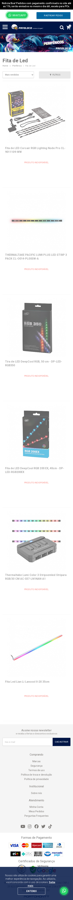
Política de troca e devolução (36, 774)
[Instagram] (29, 826)
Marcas (36, 761)
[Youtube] (23, 826)
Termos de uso (36, 770)
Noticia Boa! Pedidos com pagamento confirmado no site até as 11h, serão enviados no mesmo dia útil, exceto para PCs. (36, 5)
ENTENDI (31, 891)
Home (5, 66)
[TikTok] (50, 826)
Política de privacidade (36, 779)
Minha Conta (36, 807)
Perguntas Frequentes (36, 815)
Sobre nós (36, 793)
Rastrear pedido (53, 15)
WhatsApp (19, 15)
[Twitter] (43, 826)
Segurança (36, 765)
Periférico (17, 66)
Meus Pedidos (36, 811)
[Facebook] (36, 826)
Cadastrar (61, 742)
